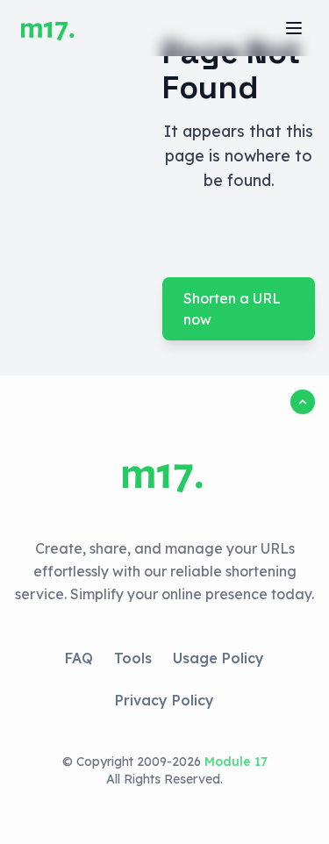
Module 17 (236, 761)
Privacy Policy (164, 700)
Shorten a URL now (232, 309)
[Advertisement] (74, 188)
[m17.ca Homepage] (49, 28)
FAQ (79, 658)
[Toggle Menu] (294, 28)
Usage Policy (218, 658)
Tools (133, 658)
